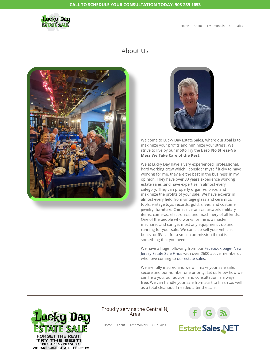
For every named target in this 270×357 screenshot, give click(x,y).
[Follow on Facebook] (195, 313)
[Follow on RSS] (223, 313)
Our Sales (236, 26)
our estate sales (191, 258)
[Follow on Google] (209, 313)
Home (185, 26)
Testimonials (216, 26)
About (198, 26)
